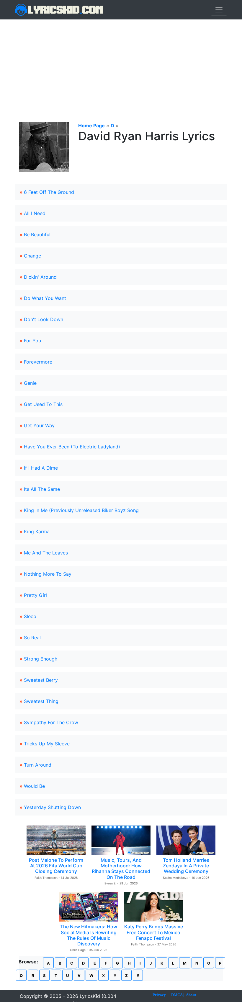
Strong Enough (40, 659)
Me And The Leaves (46, 553)
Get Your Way (39, 425)
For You (32, 341)
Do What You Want (45, 298)
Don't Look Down (43, 319)
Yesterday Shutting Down (52, 807)
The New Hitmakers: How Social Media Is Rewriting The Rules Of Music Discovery (88, 935)
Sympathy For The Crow (51, 722)
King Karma (37, 531)
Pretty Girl (35, 595)
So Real (32, 638)
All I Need (34, 213)
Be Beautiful (37, 234)
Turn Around (37, 765)
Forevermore (38, 362)
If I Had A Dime (41, 468)
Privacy (159, 995)
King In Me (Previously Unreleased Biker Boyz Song (81, 510)
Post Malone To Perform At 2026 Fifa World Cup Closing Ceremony (56, 865)
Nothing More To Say (47, 574)
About (191, 995)
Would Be (34, 786)
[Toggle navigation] (219, 10)
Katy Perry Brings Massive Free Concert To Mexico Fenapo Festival (153, 932)
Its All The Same (42, 489)
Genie (30, 383)
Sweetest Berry (41, 680)
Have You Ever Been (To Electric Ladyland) (72, 447)
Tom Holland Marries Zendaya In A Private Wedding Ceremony (186, 865)
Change (32, 256)
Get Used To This (43, 404)
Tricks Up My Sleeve (47, 744)
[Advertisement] (121, 63)
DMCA (176, 995)
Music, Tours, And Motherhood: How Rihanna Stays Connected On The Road (121, 868)
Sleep (30, 616)
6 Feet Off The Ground (49, 192)
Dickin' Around (40, 277)
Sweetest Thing (41, 701)
